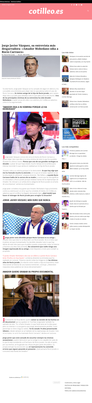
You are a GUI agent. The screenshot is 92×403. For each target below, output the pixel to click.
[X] (79, 5)
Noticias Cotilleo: (16, 1)
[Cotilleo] (46, 10)
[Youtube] (81, 5)
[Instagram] (74, 5)
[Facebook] (71, 5)
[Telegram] (76, 5)
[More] (37, 355)
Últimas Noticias (5, 1)
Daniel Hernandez (9, 54)
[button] (88, 10)
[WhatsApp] (29, 355)
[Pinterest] (25, 355)
